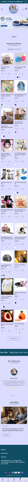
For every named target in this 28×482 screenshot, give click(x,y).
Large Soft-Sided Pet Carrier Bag (6, 265)
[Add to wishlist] (11, 54)
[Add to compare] (5, 73)
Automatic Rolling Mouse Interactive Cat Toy (7, 95)
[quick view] (2, 73)
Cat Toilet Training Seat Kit (20, 183)
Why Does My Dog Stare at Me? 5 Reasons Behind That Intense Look (12, 430)
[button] (12, 36)
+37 (8, 165)
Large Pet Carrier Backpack (5, 67)
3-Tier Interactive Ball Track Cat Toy (20, 67)
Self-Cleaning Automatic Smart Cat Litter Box (20, 238)
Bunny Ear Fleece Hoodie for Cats (19, 122)
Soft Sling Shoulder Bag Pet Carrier (7, 210)
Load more (5, 435)
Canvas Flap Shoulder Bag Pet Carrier (6, 297)
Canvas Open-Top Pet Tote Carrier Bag (20, 210)
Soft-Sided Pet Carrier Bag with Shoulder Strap (7, 238)
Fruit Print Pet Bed (19, 324)
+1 (7, 77)
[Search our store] (23, 9)
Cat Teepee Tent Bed (20, 265)
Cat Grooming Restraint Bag (20, 293)
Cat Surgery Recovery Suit (6, 183)
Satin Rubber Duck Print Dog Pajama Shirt (21, 95)
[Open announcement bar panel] (26, 2)
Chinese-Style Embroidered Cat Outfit (7, 126)
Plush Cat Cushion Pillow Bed (7, 324)
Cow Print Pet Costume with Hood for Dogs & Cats (20, 154)
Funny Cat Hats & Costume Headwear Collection (6, 155)
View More (13, 338)
